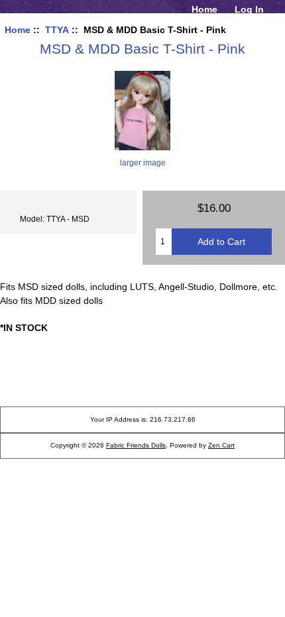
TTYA (57, 29)
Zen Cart (221, 445)
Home (204, 9)
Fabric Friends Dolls (136, 445)
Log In (249, 9)
